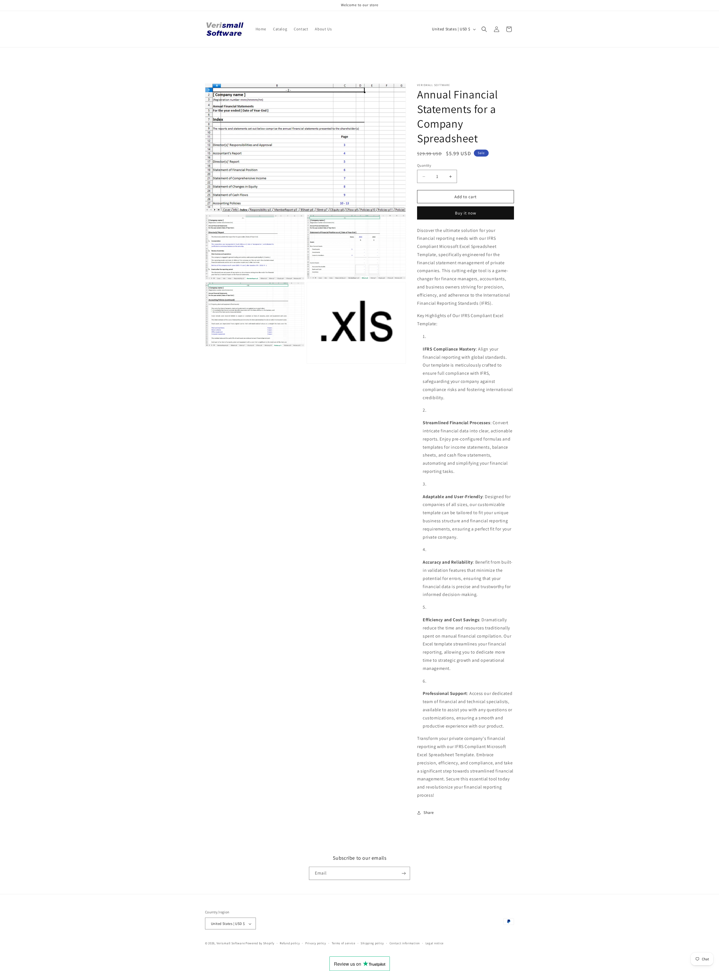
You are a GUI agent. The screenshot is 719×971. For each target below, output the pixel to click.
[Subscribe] (403, 873)
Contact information (405, 943)
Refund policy (290, 943)
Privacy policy (315, 943)
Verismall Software (231, 943)
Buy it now (465, 213)
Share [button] (429, 812)
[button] (484, 29)
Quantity (424, 165)
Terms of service (343, 943)
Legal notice (434, 943)
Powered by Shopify (259, 943)
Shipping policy (372, 943)
